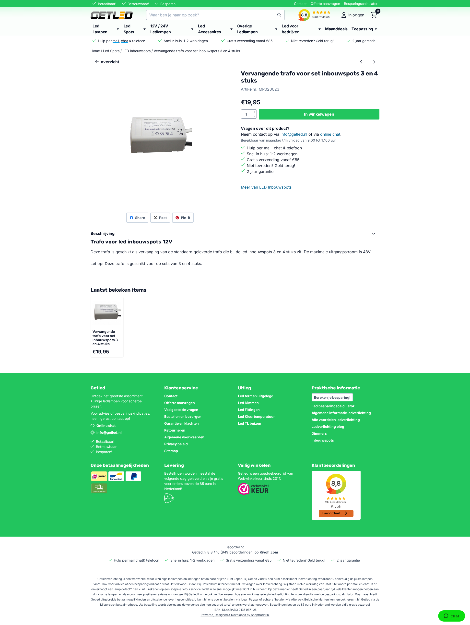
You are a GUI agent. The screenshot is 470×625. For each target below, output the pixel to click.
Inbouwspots (323, 440)
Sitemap (171, 451)
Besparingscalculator (360, 3)
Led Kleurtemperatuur (256, 416)
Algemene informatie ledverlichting (341, 413)
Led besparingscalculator (333, 406)
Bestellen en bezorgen (182, 416)
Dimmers (319, 433)
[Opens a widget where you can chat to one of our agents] (451, 616)
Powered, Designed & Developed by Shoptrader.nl (235, 615)
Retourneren (174, 430)
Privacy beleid (176, 444)
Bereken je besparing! (332, 397)
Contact (300, 3)
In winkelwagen (319, 114)
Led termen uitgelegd (255, 396)
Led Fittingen (249, 410)
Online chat (106, 425)
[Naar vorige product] (361, 61)
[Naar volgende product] (374, 61)
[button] (353, 15)
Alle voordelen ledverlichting (336, 420)
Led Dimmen (248, 403)
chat (124, 41)
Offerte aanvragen (325, 3)
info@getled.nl (294, 134)
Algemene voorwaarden (184, 437)
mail (116, 41)
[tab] (235, 233)
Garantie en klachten (181, 423)
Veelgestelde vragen (181, 410)
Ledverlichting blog (328, 426)
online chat (330, 134)
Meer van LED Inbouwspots (266, 187)
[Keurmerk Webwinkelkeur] (253, 493)
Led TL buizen (249, 423)
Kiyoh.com (269, 552)
